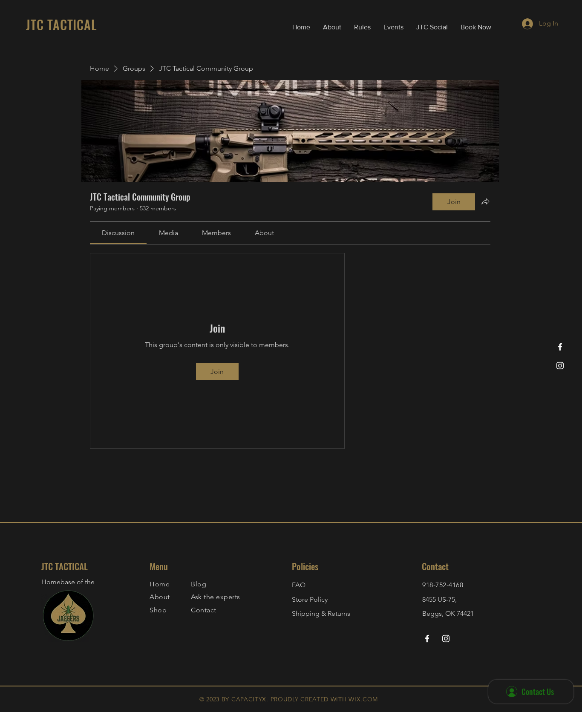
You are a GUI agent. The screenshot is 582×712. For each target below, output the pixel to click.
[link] (118, 233)
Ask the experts (215, 597)
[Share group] (485, 201)
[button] (362, 27)
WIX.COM (363, 699)
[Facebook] (560, 347)
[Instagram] (560, 365)
